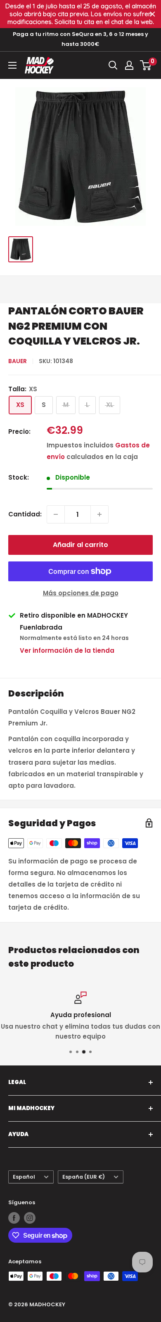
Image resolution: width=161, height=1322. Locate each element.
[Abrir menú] (12, 65)
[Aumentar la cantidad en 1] (99, 514)
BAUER (17, 361)
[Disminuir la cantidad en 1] (55, 514)
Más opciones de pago (80, 593)
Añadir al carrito (80, 544)
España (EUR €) (83, 1176)
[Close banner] (152, 14)
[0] (146, 65)
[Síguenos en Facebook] (14, 1218)
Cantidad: (25, 514)
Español (24, 1176)
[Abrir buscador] (113, 65)
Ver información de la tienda (67, 650)
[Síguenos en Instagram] (30, 1218)
